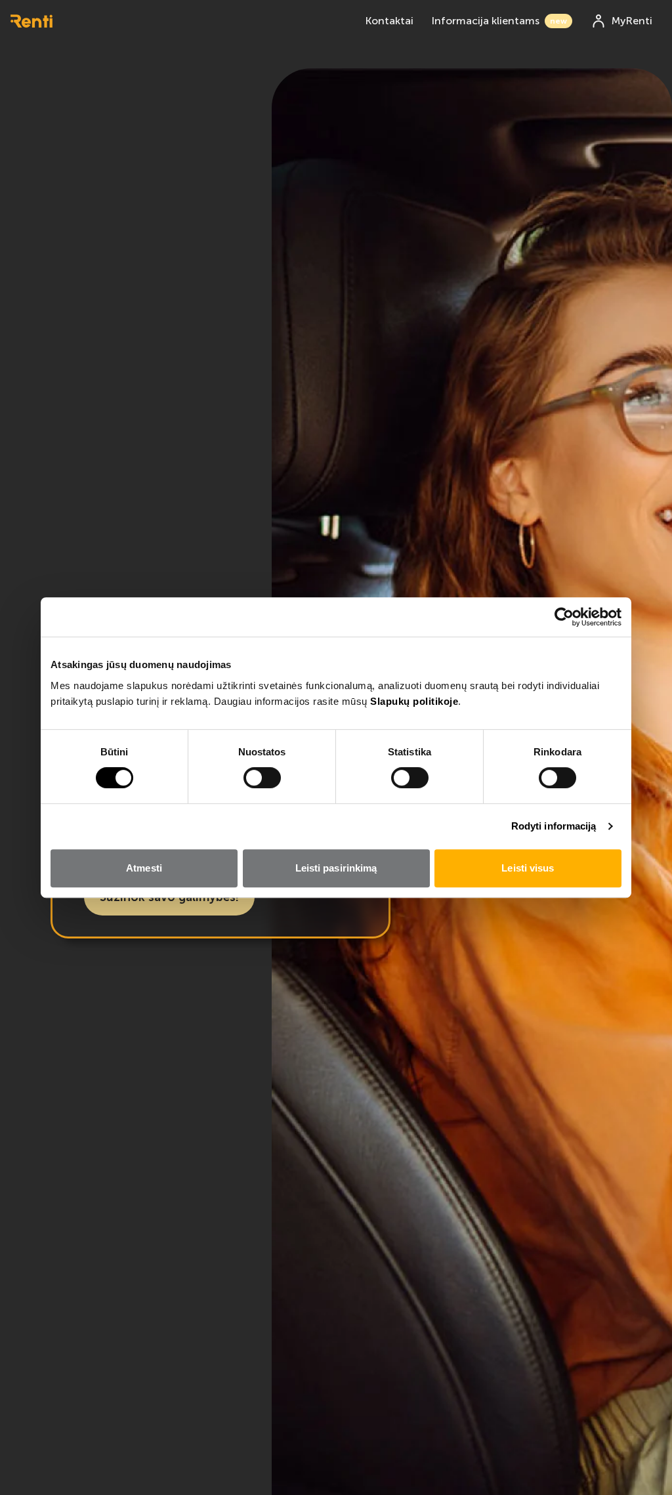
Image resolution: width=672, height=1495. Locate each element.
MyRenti (632, 20)
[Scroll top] (641, 1464)
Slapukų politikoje (414, 701)
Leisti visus (527, 868)
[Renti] (31, 21)
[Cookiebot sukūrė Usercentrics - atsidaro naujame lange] (564, 617)
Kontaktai (389, 20)
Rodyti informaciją (554, 826)
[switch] (262, 777)
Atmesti (144, 868)
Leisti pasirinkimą (336, 868)
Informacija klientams (499, 20)
